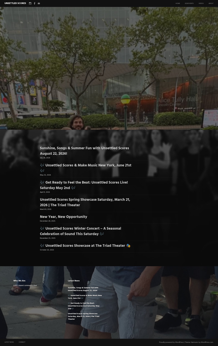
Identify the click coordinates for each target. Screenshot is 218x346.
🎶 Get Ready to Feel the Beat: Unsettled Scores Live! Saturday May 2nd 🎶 (84, 185)
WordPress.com (207, 342)
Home (178, 3)
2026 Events (189, 3)
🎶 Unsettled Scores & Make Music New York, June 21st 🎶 (85, 168)
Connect (22, 342)
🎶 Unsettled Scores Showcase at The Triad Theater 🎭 (85, 246)
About (211, 3)
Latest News (9, 342)
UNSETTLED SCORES (15, 3)
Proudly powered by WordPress (171, 342)
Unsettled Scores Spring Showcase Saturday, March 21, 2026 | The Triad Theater (85, 202)
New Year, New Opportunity (63, 217)
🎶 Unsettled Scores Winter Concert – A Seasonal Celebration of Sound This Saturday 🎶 (80, 231)
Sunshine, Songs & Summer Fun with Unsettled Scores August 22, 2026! (84, 151)
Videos (201, 3)
